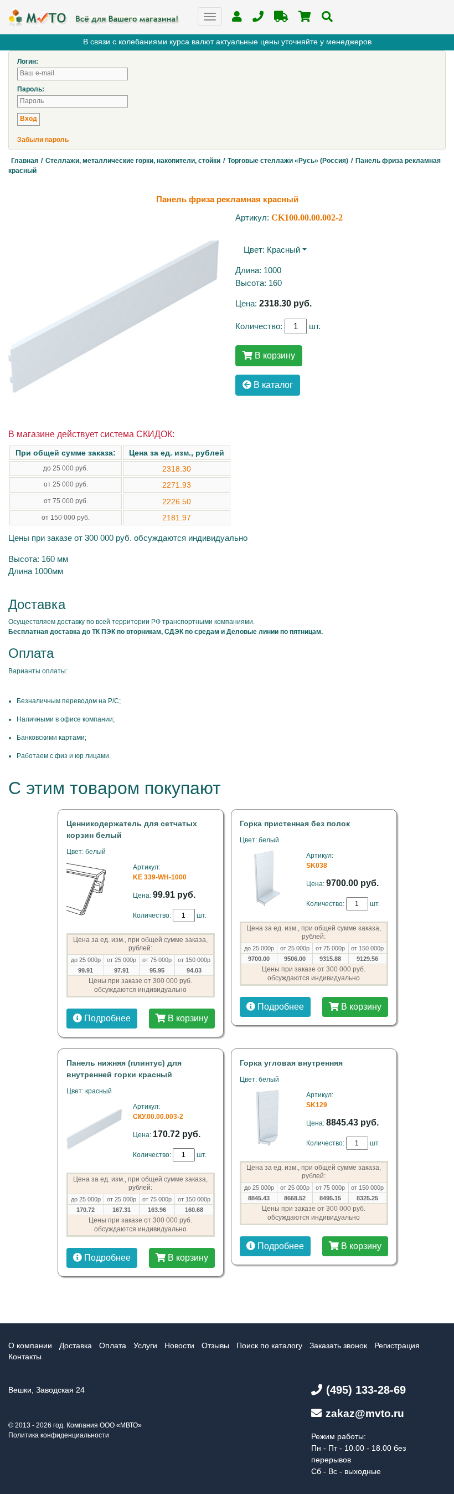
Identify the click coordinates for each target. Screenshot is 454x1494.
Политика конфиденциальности (58, 1435)
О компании (30, 1345)
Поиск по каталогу (269, 1345)
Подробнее (106, 1018)
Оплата (112, 1345)
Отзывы (215, 1345)
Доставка (75, 1345)
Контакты (25, 1356)
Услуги (145, 1345)
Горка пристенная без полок (295, 823)
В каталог (272, 385)
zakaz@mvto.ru (365, 1413)
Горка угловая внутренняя (291, 1062)
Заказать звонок (338, 1345)
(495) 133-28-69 (366, 1390)
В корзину (273, 355)
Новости (179, 1345)
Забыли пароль (43, 139)
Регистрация (397, 1345)
